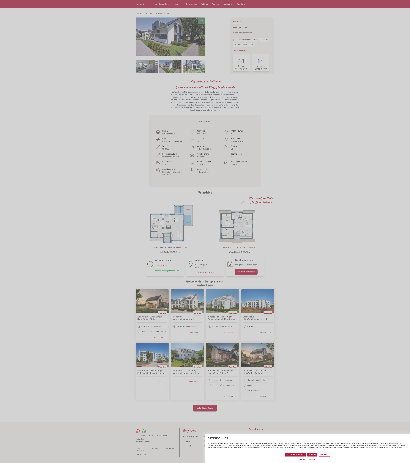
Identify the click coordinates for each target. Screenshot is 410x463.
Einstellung (324, 454)
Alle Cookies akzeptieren (295, 454)
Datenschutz (303, 459)
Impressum (312, 459)
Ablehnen (312, 454)
